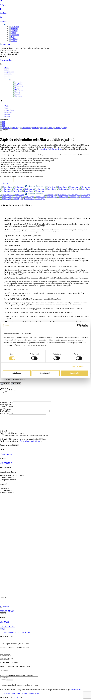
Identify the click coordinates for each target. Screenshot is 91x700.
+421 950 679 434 (24, 632)
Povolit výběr (45, 373)
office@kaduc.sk (10, 632)
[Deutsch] (35, 128)
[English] (14, 128)
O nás (6, 68)
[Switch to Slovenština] (14, 27)
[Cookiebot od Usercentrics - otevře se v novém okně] (78, 325)
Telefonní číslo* (5, 411)
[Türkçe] (64, 128)
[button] (5, 25)
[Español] (57, 128)
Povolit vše (74, 373)
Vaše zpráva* (4, 431)
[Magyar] (42, 128)
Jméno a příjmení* (6, 402)
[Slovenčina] (5, 128)
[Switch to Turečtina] (13, 41)
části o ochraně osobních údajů (30, 441)
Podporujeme (9, 72)
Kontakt (7, 78)
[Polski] (49, 128)
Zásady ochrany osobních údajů (27, 693)
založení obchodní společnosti (51, 149)
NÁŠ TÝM (4, 183)
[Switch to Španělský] (13, 39)
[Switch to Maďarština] (14, 35)
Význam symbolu (6, 60)
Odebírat (3, 680)
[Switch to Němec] (12, 33)
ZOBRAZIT (4, 606)
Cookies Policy (9, 693)
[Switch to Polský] (12, 37)
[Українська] (25, 128)
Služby (6, 70)
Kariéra (7, 76)
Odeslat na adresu (6, 445)
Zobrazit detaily (78, 366)
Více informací (75, 690)
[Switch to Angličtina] (13, 29)
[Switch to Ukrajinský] (13, 31)
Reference (8, 74)
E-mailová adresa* (6, 407)
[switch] (34, 358)
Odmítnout (16, 373)
